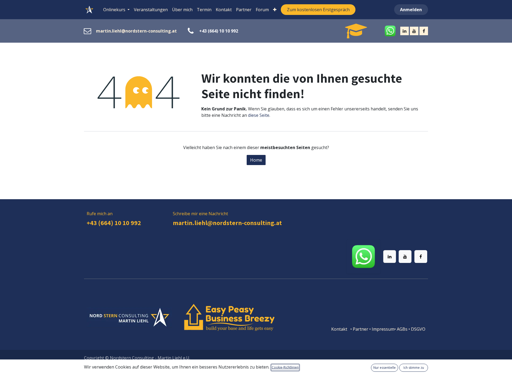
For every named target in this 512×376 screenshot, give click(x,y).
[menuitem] (116, 9)
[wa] (381, 31)
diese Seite (258, 115)
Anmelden (411, 10)
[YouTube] (414, 31)
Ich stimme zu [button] (413, 367)
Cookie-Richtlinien (285, 367)
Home (256, 160)
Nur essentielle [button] (384, 367)
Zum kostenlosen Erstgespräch (318, 10)
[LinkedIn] (404, 31)
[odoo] (350, 31)
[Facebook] (423, 31)
